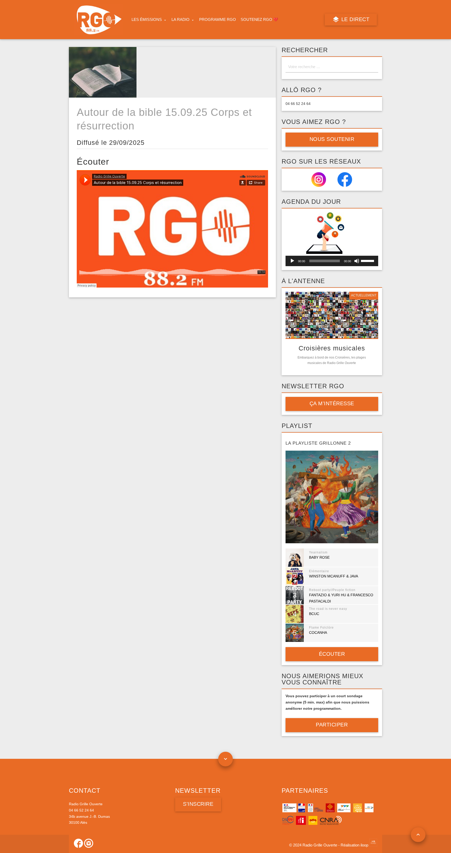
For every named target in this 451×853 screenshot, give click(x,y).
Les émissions (147, 19)
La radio (180, 19)
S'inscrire (198, 804)
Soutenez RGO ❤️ (259, 19)
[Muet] (356, 261)
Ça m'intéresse (332, 403)
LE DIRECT (354, 19)
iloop (364, 845)
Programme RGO (217, 19)
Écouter (332, 654)
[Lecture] (292, 261)
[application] (332, 261)
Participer (332, 724)
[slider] (368, 260)
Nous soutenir (332, 139)
